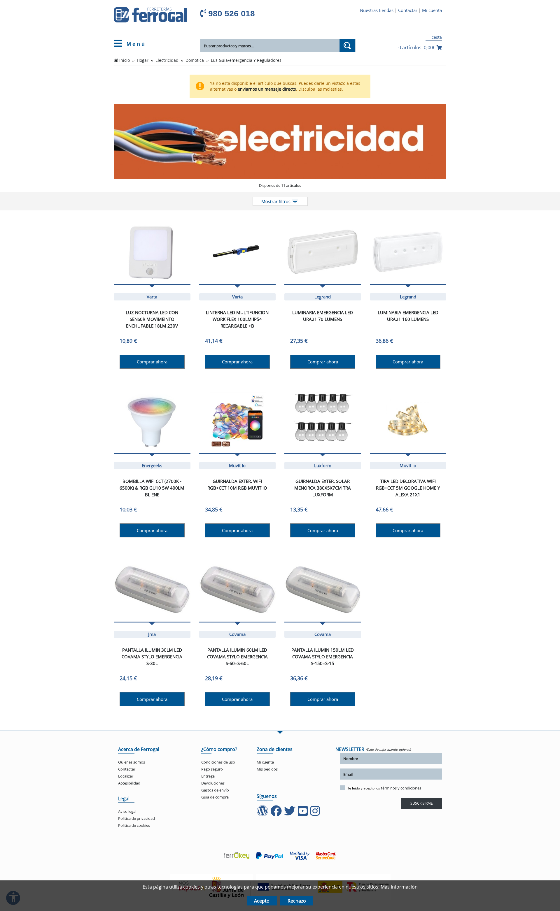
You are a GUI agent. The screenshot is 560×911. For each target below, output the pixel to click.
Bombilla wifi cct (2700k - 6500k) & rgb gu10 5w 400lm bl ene (152, 487)
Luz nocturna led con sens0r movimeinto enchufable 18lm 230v (152, 319)
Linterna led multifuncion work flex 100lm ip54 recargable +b (237, 319)
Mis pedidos (267, 769)
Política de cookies (134, 825)
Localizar (125, 776)
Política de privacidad (136, 818)
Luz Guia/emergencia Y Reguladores (246, 60)
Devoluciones (213, 783)
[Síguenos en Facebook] (276, 813)
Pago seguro (212, 769)
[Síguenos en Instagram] (315, 813)
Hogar (142, 60)
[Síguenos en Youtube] (303, 813)
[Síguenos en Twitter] (290, 813)
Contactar (407, 10)
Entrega (208, 776)
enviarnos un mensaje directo (267, 89)
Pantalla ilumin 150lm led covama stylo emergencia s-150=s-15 (322, 656)
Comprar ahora (152, 362)
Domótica (195, 60)
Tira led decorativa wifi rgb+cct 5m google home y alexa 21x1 (408, 487)
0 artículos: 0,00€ (417, 47)
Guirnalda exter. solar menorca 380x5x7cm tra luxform (322, 487)
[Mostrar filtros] (280, 201)
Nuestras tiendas (376, 10)
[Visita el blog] (263, 813)
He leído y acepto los (383, 788)
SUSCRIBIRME (421, 803)
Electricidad (166, 60)
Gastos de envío (215, 790)
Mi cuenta (432, 10)
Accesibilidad (129, 783)
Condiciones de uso (218, 762)
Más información (399, 887)
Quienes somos (131, 762)
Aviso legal (127, 811)
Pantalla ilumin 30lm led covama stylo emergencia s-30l (152, 656)
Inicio (124, 60)
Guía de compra (215, 797)
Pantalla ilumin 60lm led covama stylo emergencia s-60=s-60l (237, 656)
